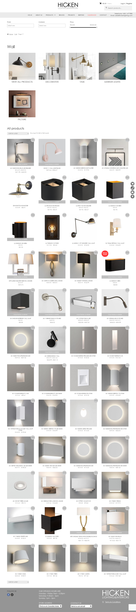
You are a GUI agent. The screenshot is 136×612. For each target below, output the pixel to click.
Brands (61, 15)
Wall (15, 34)
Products (49, 15)
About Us (39, 15)
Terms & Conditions (112, 602)
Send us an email (78, 606)
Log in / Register (126, 3)
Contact (103, 15)
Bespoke (81, 15)
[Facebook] (8, 594)
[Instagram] (12, 594)
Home (30, 15)
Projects (71, 15)
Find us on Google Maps (49, 606)
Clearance (92, 15)
